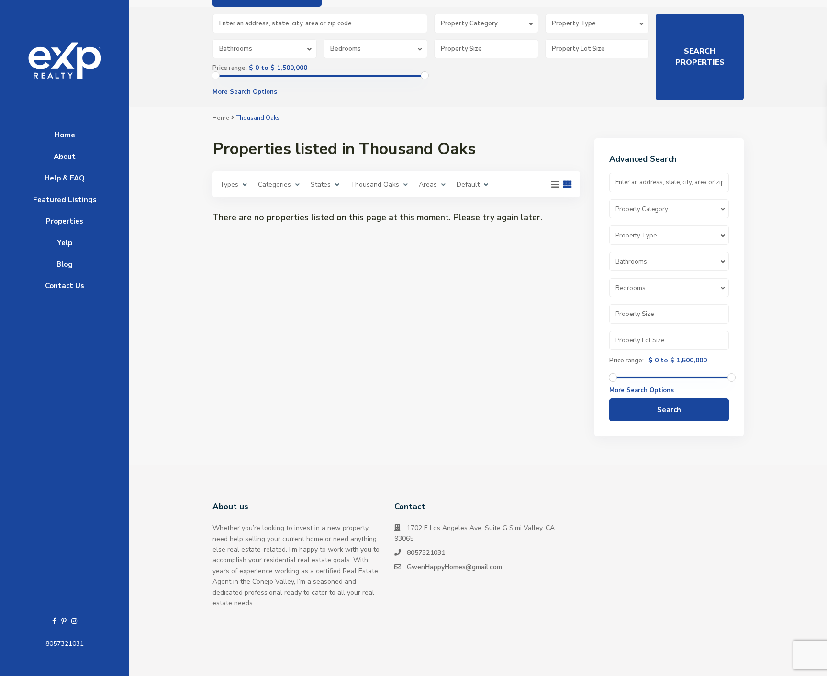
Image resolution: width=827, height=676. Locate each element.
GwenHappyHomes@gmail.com (454, 567)
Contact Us (64, 286)
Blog (64, 264)
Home (65, 135)
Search (669, 410)
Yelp (64, 243)
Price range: (229, 68)
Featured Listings (65, 199)
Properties (64, 221)
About (65, 156)
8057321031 (64, 643)
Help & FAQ (65, 178)
